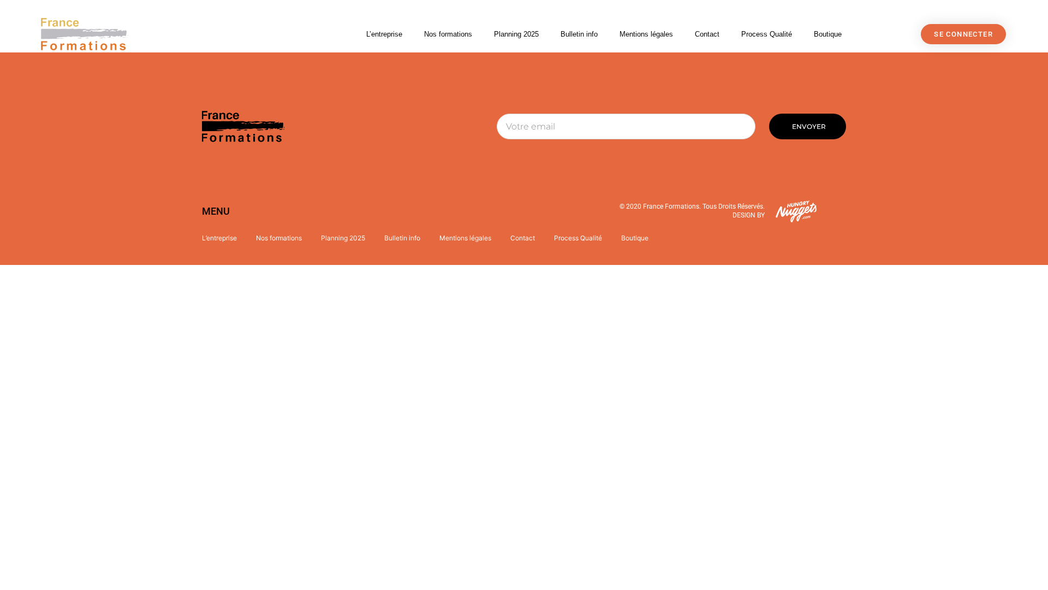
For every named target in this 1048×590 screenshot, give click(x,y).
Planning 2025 (516, 34)
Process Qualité (766, 34)
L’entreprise (384, 34)
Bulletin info (579, 34)
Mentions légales (646, 34)
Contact (707, 34)
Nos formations (448, 34)
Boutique (828, 34)
